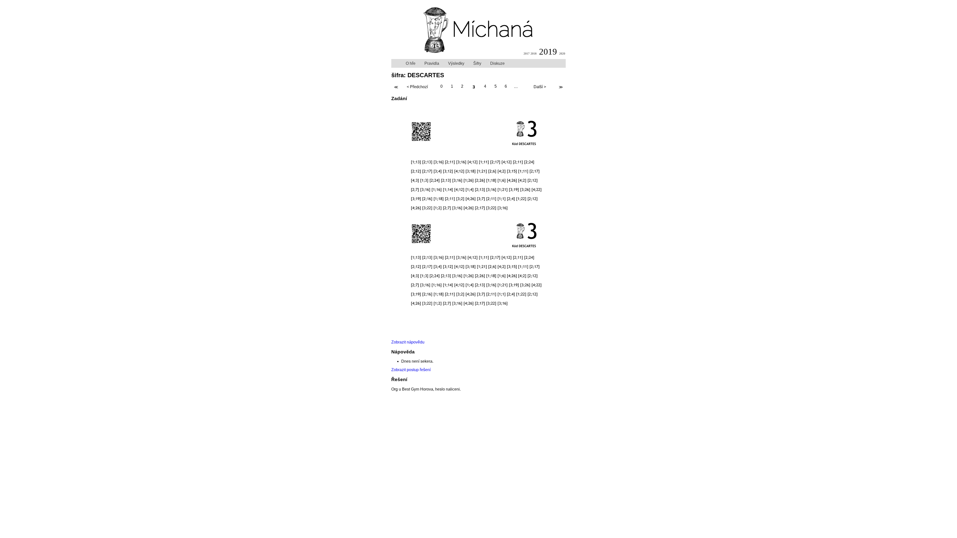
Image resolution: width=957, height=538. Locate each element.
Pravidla (431, 63)
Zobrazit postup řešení (411, 370)
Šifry (477, 63)
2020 (562, 53)
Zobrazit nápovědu (407, 342)
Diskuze (497, 63)
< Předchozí (417, 87)
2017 (527, 53)
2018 (534, 53)
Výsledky (456, 63)
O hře (410, 63)
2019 (548, 52)
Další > (540, 87)
